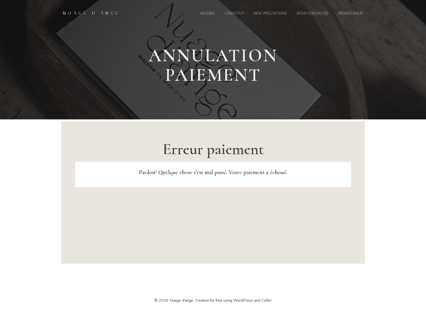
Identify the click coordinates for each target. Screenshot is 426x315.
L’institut (234, 13)
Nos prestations (270, 13)
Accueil (207, 13)
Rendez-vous (351, 13)
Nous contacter (313, 13)
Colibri (266, 300)
